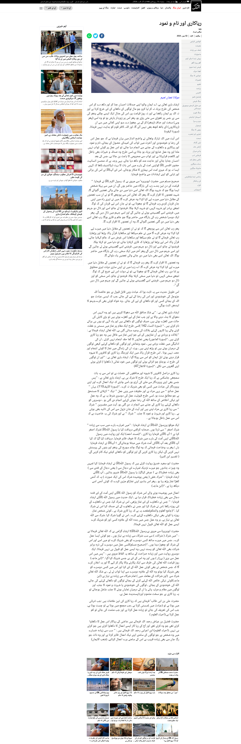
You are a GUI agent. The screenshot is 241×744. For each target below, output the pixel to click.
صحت (119, 8)
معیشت (198, 46)
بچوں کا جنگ (196, 130)
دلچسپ (127, 8)
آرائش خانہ (197, 147)
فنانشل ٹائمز (196, 97)
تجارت (112, 8)
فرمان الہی (182, 1)
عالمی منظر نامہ (195, 160)
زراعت (198, 88)
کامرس (198, 93)
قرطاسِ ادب (196, 155)
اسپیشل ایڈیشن (195, 117)
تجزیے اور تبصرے (194, 134)
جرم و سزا (197, 121)
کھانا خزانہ (197, 71)
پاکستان (168, 8)
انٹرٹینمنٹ (135, 8)
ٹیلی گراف (197, 142)
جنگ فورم (197, 113)
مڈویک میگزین (195, 168)
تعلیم (199, 84)
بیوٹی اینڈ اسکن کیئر (193, 58)
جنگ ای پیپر (104, 8)
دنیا (161, 8)
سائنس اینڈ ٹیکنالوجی (193, 177)
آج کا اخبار (67, 8)
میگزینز (198, 36)
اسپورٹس (197, 189)
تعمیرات (198, 80)
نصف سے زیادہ (195, 50)
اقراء (191, 36)
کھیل (143, 8)
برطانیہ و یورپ (153, 8)
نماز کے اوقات (170, 1)
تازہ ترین (186, 8)
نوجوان (198, 125)
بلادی (199, 172)
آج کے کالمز (51, 8)
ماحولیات (197, 54)
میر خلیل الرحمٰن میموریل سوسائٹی (191, 107)
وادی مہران (197, 151)
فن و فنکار (197, 181)
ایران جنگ (177, 8)
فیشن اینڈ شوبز (195, 67)
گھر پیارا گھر (196, 63)
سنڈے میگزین (196, 164)
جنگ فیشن (197, 101)
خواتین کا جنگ (195, 75)
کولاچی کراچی (195, 41)
